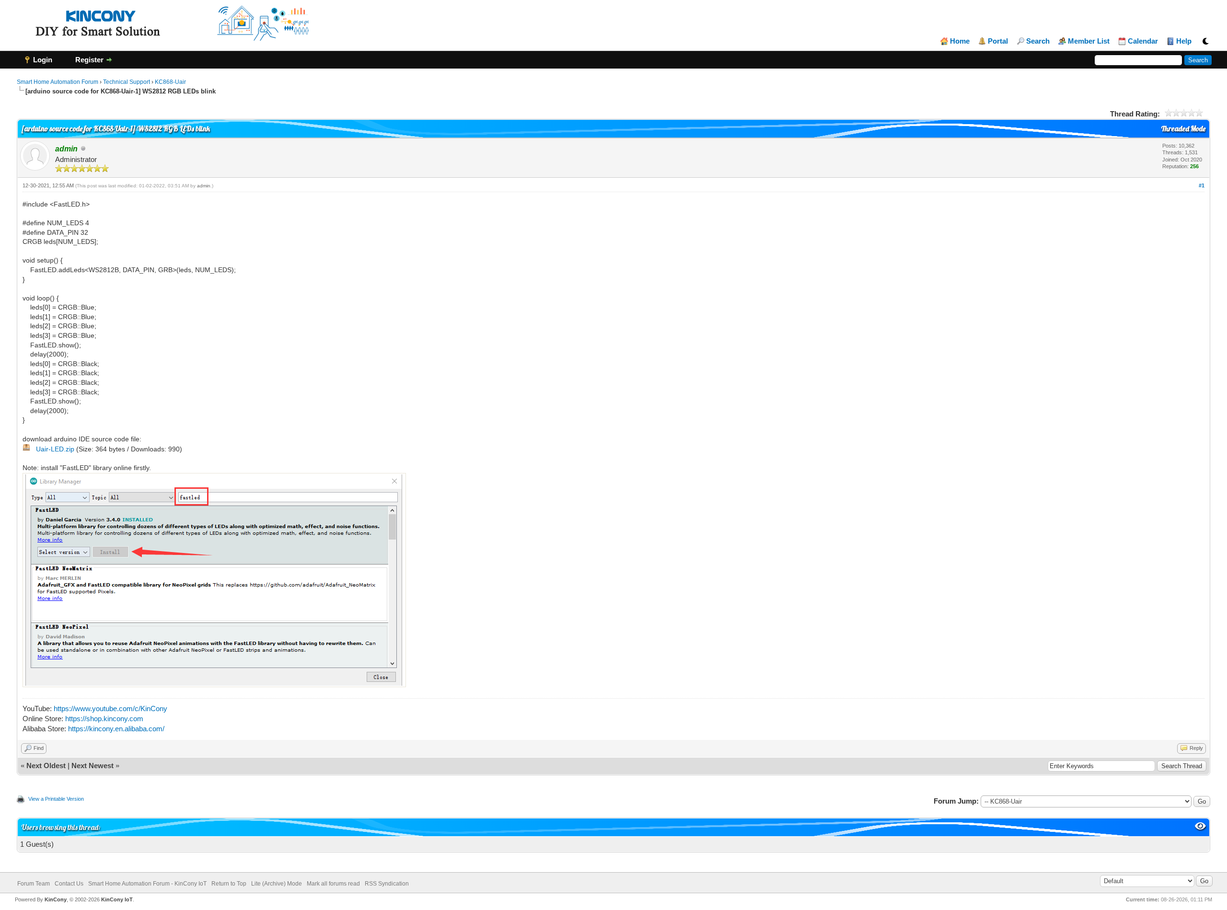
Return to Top (228, 883)
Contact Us (69, 883)
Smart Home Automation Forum (57, 82)
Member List (1089, 41)
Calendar (1143, 41)
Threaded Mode (1183, 128)
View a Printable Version (56, 799)
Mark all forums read (333, 883)
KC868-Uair (170, 82)
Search (1038, 41)
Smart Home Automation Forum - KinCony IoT (147, 883)
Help (1184, 41)
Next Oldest (46, 765)
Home (960, 41)
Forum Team (33, 883)
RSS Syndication (387, 883)
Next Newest (92, 765)
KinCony (56, 899)
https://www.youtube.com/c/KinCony (110, 708)
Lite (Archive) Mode (276, 883)
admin (203, 185)
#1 (1201, 185)
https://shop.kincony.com (104, 718)
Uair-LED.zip (55, 449)
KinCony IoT (117, 899)
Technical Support (126, 82)
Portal (998, 41)
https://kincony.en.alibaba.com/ (116, 729)
